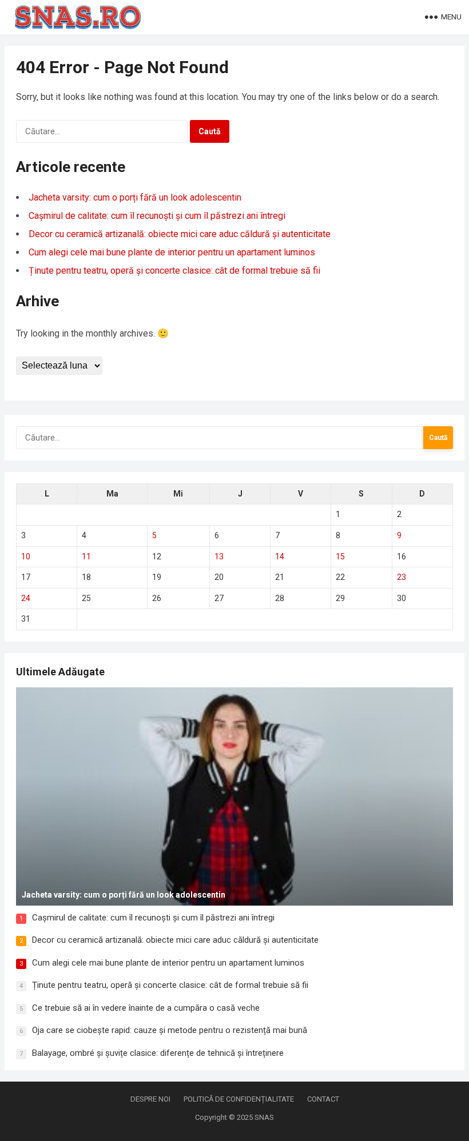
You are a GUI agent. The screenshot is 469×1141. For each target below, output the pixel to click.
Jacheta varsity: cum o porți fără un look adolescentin (135, 197)
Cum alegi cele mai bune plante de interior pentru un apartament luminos (172, 252)
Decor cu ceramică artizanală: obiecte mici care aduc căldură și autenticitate (180, 234)
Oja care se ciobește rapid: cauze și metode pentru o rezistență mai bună (169, 1030)
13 (219, 556)
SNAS (264, 1117)
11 (86, 556)
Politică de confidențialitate (239, 1099)
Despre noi (150, 1099)
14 (279, 556)
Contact (323, 1099)
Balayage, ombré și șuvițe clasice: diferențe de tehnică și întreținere (158, 1053)
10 (25, 556)
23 (401, 577)
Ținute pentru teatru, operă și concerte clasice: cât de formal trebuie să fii (174, 270)
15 (340, 556)
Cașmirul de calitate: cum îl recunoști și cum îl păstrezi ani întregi (157, 215)
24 (25, 598)
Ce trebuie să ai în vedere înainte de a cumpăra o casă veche (146, 1008)
